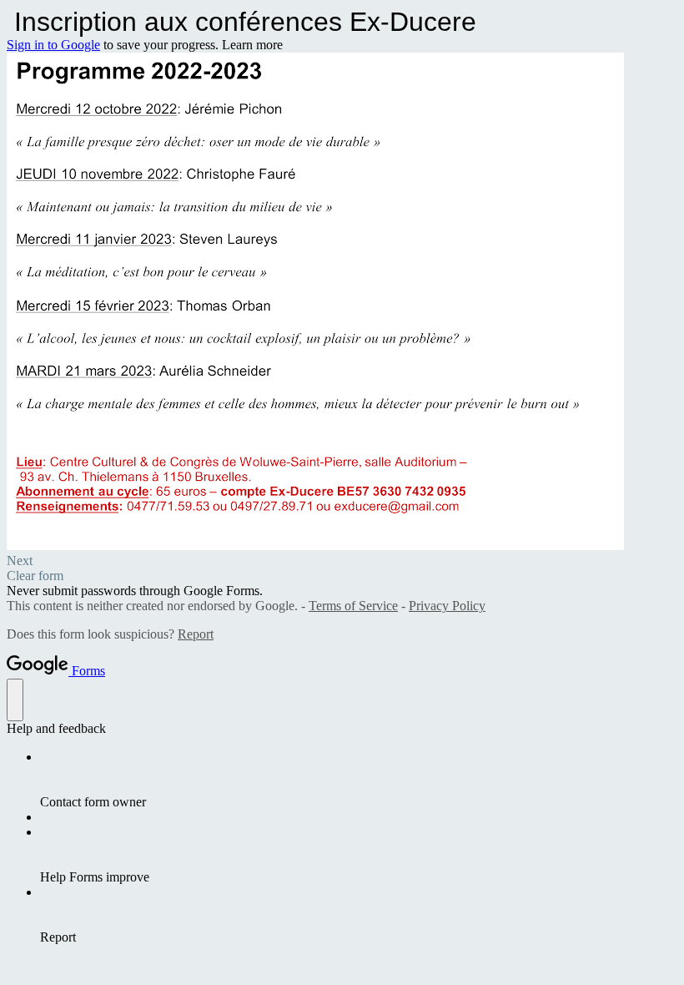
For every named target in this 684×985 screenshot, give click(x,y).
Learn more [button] (252, 45)
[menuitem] (358, 780)
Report (196, 634)
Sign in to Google (53, 45)
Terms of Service (353, 606)
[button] (342, 560)
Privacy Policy (447, 606)
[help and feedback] (15, 700)
